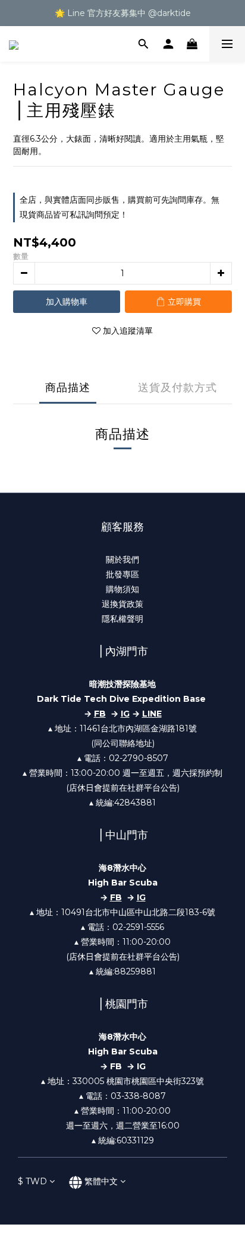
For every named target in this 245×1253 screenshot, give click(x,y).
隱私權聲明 (122, 618)
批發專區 (122, 574)
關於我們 (122, 559)
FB (116, 897)
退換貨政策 (122, 604)
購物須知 (122, 589)
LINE (152, 713)
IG (125, 713)
